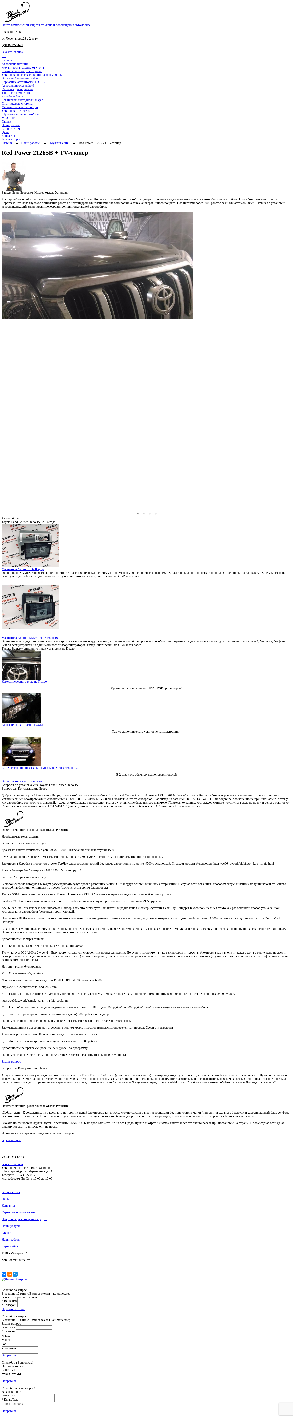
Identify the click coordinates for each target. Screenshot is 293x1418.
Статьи (6, 121)
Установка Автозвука (16, 110)
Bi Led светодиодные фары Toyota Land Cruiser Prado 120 (40, 767)
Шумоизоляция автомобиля (20, 114)
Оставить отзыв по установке (22, 781)
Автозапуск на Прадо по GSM (22, 724)
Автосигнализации (15, 64)
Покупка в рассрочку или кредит (24, 1219)
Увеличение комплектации (20, 107)
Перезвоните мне (13, 1309)
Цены (5, 132)
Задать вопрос (11, 139)
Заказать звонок (12, 52)
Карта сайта (10, 1246)
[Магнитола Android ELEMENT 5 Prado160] (30, 635)
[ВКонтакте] (4, 1274)
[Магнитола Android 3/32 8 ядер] (30, 566)
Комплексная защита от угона (22, 71)
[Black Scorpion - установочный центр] (17, 22)
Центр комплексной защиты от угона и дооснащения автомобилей (47, 25)
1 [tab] (138, 514)
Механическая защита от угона (23, 67)
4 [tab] (155, 514)
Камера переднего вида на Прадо (24, 681)
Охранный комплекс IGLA (20, 78)
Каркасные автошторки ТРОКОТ (24, 82)
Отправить (9, 1355)
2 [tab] (144, 514)
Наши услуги (11, 1226)
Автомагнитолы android (18, 85)
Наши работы (11, 125)
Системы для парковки (17, 89)
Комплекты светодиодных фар (22, 100)
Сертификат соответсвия (18, 1212)
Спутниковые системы (17, 103)
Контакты (8, 135)
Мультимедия (59, 143)
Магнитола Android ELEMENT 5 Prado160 (30, 637)
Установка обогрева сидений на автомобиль (32, 74)
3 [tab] (149, 514)
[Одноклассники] (9, 1274)
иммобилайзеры (13, 96)
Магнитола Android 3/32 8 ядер (23, 569)
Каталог (7, 60)
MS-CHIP (8, 118)
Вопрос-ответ (11, 128)
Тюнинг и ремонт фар (16, 92)
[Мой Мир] (15, 1274)
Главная (7, 143)
